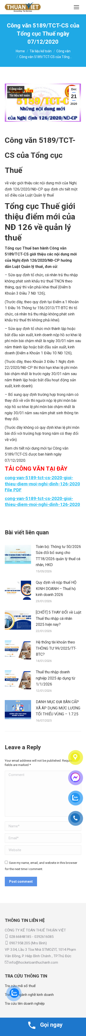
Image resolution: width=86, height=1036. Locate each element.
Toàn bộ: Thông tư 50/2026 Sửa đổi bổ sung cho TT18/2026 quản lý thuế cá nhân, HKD (58, 555)
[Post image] (18, 554)
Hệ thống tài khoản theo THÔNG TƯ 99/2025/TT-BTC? (56, 648)
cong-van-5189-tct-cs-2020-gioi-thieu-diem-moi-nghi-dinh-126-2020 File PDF (42, 484)
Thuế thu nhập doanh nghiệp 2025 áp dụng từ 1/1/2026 (55, 678)
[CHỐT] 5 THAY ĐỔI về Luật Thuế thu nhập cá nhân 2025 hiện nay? (58, 618)
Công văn (15, 89)
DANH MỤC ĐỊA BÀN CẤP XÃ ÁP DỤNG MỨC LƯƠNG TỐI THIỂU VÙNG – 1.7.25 (58, 708)
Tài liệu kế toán (19, 95)
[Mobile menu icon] (76, 7)
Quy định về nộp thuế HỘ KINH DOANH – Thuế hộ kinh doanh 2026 (56, 588)
